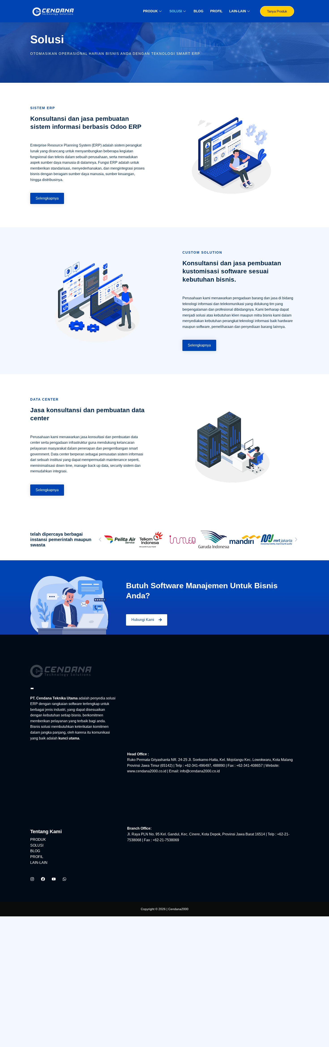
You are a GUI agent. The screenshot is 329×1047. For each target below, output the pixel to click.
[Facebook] (43, 879)
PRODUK (150, 11)
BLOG (198, 11)
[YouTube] (54, 879)
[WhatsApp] (64, 879)
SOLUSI (175, 11)
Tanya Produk (277, 11)
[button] (100, 539)
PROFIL (216, 11)
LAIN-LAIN (237, 11)
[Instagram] (32, 879)
